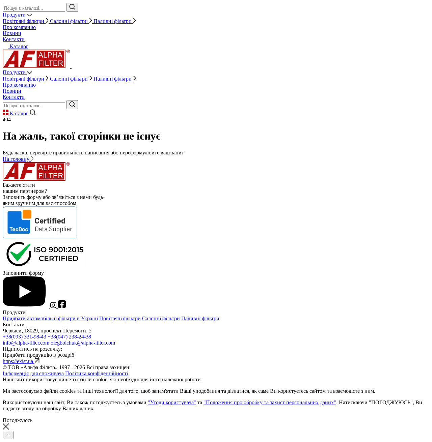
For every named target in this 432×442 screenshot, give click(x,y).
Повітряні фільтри (120, 318)
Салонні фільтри (161, 318)
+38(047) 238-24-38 (69, 337)
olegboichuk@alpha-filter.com (83, 343)
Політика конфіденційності (96, 373)
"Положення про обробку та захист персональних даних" (270, 402)
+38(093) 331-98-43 (25, 337)
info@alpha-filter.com (26, 343)
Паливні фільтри (200, 318)
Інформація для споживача (33, 373)
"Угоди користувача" (172, 402)
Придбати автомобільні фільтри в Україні (50, 318)
